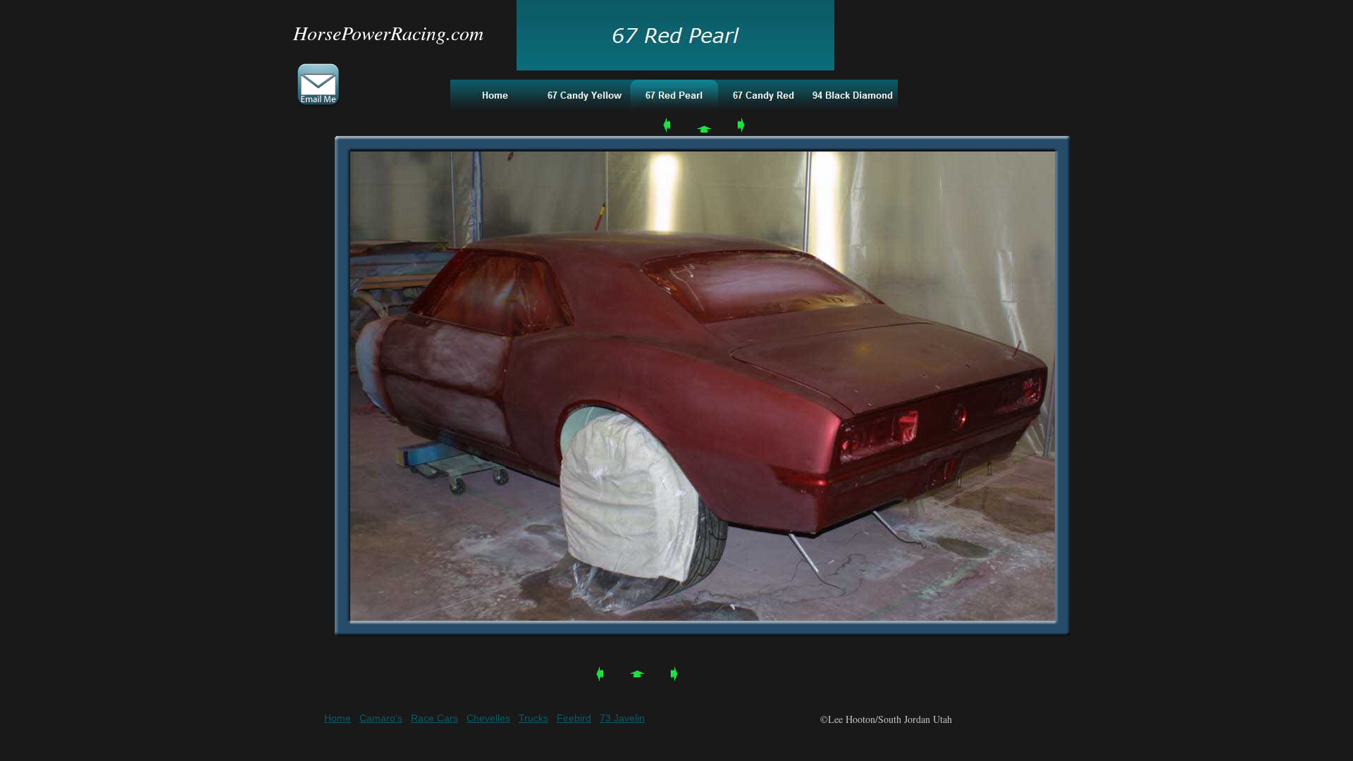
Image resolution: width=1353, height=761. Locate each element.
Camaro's (380, 718)
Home (337, 718)
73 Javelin (622, 718)
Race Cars (434, 718)
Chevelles (488, 718)
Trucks (533, 718)
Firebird (574, 718)
